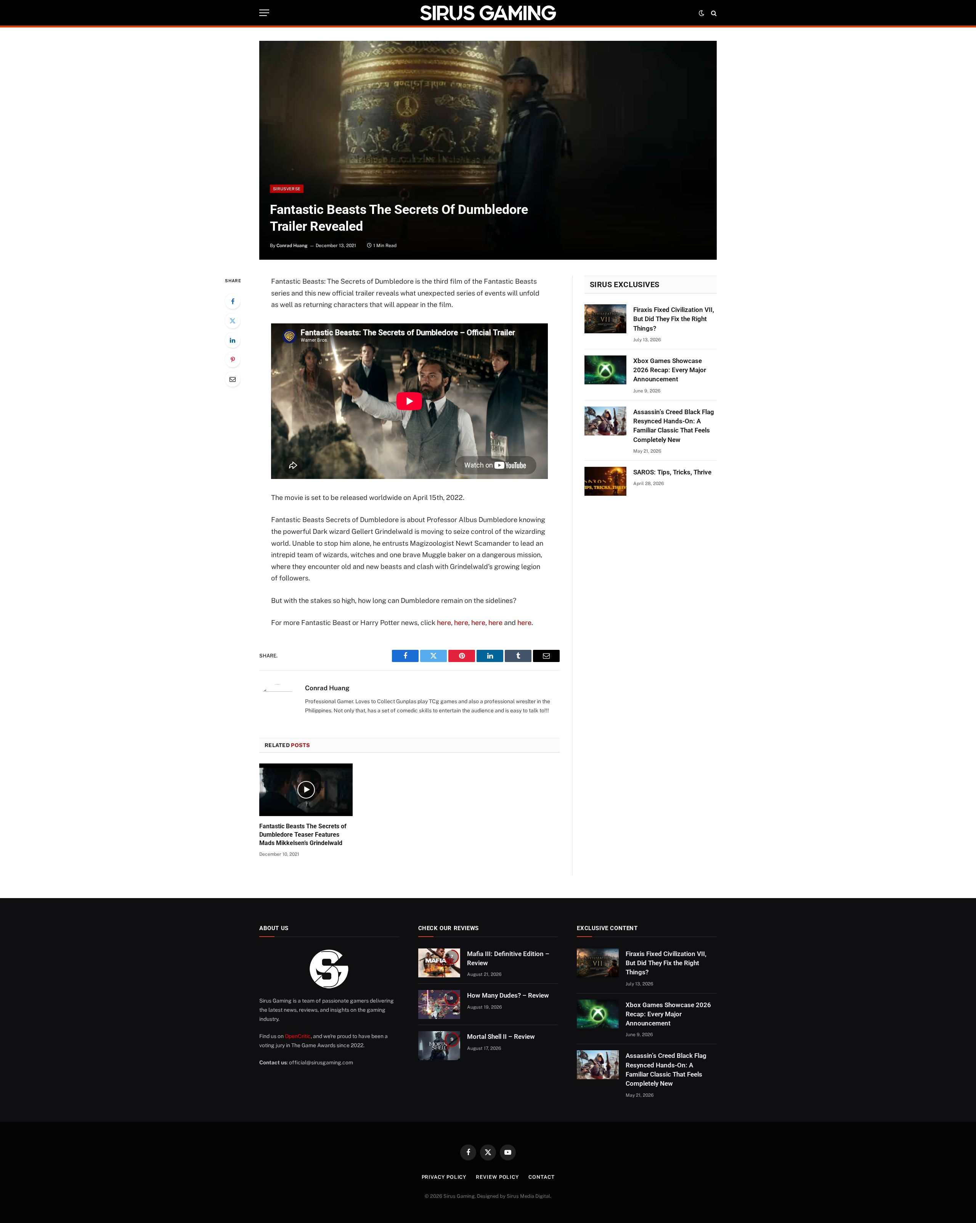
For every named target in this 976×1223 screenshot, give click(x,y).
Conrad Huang (292, 245)
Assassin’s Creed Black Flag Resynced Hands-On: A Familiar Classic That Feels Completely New (673, 426)
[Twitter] (232, 320)
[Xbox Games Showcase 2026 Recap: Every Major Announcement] (605, 369)
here (444, 623)
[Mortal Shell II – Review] (439, 1045)
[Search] (713, 12)
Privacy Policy (444, 1177)
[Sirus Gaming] (488, 13)
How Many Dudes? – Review (508, 995)
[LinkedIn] (232, 340)
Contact (541, 1177)
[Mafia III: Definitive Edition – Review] (439, 962)
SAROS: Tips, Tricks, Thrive (672, 472)
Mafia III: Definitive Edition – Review (508, 958)
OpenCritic (298, 1036)
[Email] (232, 379)
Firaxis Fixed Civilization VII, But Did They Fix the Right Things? (673, 319)
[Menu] (264, 12)
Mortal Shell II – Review (501, 1036)
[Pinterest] (232, 359)
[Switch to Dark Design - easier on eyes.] (701, 13)
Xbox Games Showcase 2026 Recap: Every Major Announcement (669, 370)
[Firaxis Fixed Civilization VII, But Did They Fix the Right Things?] (605, 318)
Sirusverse (286, 188)
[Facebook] (232, 301)
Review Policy (497, 1177)
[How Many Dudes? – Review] (439, 1004)
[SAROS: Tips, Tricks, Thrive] (605, 481)
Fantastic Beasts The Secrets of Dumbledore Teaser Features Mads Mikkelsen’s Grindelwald (303, 835)
